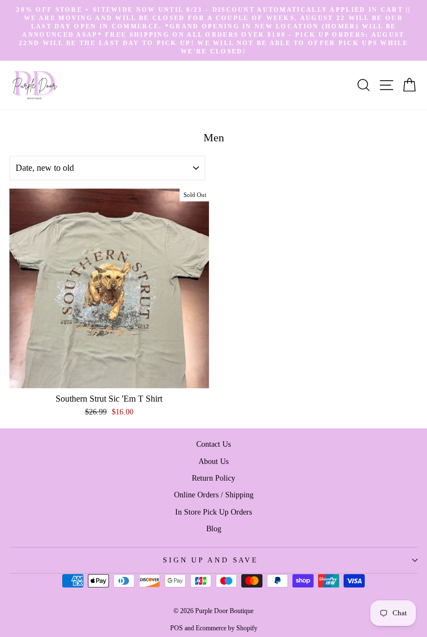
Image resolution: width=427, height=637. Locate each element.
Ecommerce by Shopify (226, 628)
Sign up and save (210, 560)
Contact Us (213, 444)
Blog (213, 528)
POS (176, 628)
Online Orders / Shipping (214, 494)
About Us (213, 461)
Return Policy (213, 477)
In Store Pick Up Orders (213, 511)
